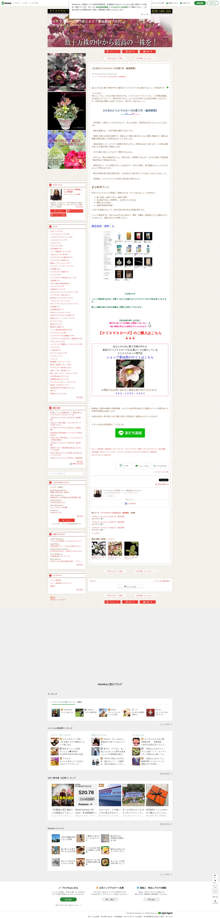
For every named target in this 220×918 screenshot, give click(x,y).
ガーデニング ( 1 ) (56, 321)
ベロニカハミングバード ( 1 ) (60, 301)
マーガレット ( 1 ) (56, 356)
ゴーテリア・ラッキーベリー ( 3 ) (61, 266)
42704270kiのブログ (57, 502)
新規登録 (200, 3)
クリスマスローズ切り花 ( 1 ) (60, 295)
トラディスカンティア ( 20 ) (60, 234)
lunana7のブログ (56, 512)
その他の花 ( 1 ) (55, 350)
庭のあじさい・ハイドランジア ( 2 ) (62, 318)
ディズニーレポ (138, 735)
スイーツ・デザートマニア (61, 735)
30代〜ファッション (99, 735)
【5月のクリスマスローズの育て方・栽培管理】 (66, 458)
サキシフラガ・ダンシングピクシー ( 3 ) (64, 304)
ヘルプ (170, 916)
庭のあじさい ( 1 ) (56, 324)
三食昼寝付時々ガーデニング (60, 556)
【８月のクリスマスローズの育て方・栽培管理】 (108, 516)
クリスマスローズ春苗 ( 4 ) (59, 272)
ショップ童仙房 (55, 580)
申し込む (151, 899)
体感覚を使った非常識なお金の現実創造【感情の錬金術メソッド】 (66, 497)
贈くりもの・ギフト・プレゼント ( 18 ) (63, 373)
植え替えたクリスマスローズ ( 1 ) (61, 298)
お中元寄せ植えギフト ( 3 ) (59, 376)
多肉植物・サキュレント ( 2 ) (60, 362)
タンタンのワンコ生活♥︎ (58, 507)
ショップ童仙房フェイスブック (61, 583)
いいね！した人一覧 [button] (162, 472)
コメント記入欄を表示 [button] (162, 581)
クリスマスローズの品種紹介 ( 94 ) (62, 336)
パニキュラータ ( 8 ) (57, 286)
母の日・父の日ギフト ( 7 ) (59, 385)
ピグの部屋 (76, 194)
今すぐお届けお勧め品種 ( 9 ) (60, 283)
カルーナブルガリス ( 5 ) (58, 353)
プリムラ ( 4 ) (54, 347)
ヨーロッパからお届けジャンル (63, 702)
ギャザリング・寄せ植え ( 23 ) (60, 367)
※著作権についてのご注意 (57, 599)
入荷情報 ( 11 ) (55, 280)
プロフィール (67, 194)
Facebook (132, 503)
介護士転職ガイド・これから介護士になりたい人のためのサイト (66, 546)
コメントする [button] (144, 466)
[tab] (63, 702)
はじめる (68, 899)
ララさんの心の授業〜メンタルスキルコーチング (66, 541)
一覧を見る (79, 397)
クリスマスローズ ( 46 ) (58, 333)
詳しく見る (110, 899)
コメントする (131, 587)
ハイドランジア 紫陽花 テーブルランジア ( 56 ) (66, 344)
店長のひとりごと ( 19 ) (58, 394)
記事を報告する (163, 484)
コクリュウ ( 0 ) (55, 275)
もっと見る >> (96, 533)
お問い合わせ (107, 916)
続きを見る (79, 207)
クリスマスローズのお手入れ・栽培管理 (111, 77)
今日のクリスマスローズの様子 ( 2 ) (62, 315)
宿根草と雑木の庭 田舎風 (59, 492)
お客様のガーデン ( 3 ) (58, 289)
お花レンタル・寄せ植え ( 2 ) (60, 370)
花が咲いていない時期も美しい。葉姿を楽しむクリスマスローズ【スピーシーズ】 (66, 414)
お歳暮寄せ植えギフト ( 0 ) (59, 379)
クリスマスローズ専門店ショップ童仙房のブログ (85, 21)
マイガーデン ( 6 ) (56, 246)
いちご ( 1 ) (54, 359)
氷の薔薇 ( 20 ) (55, 269)
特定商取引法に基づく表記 (155, 916)
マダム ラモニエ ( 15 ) (57, 341)
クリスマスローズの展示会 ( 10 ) (61, 257)
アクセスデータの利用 (134, 916)
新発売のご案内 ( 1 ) (57, 327)
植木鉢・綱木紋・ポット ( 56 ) (60, 365)
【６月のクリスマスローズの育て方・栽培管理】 (108, 528)
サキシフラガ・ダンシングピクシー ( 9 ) (64, 292)
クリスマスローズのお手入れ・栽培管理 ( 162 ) (66, 338)
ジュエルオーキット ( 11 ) (59, 240)
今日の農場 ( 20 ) (56, 249)
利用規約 (119, 916)
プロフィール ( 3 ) (56, 231)
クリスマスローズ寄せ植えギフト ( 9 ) (63, 278)
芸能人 (79, 702)
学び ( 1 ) (53, 391)
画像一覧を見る (78, 464)
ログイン (212, 3)
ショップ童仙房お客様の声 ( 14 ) (61, 330)
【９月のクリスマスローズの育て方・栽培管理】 (114, 68)
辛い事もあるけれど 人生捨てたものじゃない (66, 551)
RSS (54, 598)
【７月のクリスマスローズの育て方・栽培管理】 (108, 522)
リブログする (161, 466)
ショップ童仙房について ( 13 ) (60, 251)
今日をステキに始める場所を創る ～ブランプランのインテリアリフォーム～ (66, 561)
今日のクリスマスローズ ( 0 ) (60, 312)
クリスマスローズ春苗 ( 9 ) (59, 260)
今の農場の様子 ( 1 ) (57, 309)
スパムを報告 (94, 916)
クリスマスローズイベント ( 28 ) (61, 237)
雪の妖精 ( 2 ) (54, 307)
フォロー (110, 496)
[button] (215, 901)
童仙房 (52, 586)
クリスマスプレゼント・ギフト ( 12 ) (62, 382)
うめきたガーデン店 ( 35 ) (59, 254)
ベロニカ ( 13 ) (55, 243)
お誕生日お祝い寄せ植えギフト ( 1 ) (62, 388)
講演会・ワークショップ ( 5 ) (60, 263)
